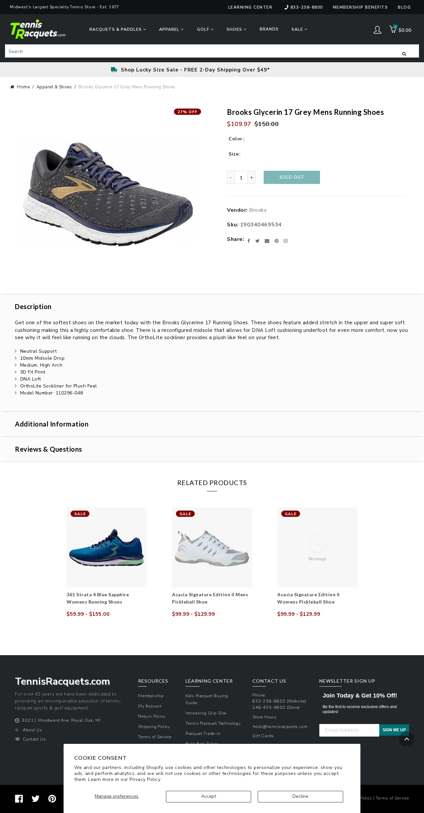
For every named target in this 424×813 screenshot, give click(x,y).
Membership (151, 696)
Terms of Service (155, 737)
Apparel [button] (170, 29)
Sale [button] (298, 29)
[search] (212, 51)
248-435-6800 (269, 707)
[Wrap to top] (406, 739)
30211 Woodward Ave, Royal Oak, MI (61, 720)
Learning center (250, 7)
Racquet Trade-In (203, 733)
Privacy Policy (145, 779)
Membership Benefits (360, 7)
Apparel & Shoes (54, 87)
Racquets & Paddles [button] (116, 29)
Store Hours (264, 717)
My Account (150, 706)
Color (235, 139)
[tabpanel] (106, 562)
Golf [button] (204, 29)
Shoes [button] (235, 29)
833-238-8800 (307, 7)
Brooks (258, 210)
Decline (300, 796)
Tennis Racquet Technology (213, 723)
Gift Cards (263, 736)
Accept (208, 796)
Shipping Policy (154, 726)
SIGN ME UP (394, 730)
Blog (404, 7)
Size (233, 154)
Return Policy (151, 716)
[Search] (404, 53)
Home (23, 87)
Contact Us (34, 739)
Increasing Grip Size (206, 713)
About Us (32, 730)
